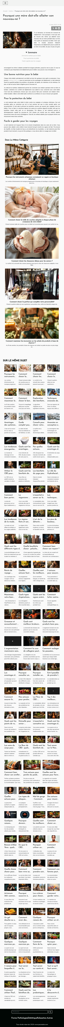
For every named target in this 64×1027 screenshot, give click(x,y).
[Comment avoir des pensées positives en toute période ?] (25, 911)
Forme (14, 1018)
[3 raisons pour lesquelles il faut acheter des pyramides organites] (10, 960)
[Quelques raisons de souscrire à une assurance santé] (39, 911)
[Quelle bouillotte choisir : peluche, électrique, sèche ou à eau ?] (31, 539)
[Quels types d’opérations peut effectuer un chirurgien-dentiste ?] (25, 588)
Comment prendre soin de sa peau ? (38, 871)
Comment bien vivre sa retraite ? (24, 871)
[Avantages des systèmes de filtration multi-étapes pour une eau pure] (10, 416)
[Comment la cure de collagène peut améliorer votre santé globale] (31, 641)
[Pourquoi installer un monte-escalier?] (39, 667)
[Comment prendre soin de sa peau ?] (39, 863)
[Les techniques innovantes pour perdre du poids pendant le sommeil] (53, 489)
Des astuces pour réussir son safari (52, 799)
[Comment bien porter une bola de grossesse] (10, 489)
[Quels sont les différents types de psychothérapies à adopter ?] (12, 539)
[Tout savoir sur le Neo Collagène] (53, 739)
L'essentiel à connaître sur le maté (38, 723)
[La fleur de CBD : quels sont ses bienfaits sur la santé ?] (25, 739)
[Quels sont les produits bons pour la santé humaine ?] (51, 614)
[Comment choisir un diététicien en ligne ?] (53, 815)
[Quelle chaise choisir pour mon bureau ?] (10, 863)
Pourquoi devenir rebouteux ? (24, 823)
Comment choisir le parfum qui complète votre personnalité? (32, 302)
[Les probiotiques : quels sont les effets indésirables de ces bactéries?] (39, 984)
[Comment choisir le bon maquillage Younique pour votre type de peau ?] (25, 392)
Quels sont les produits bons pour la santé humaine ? (51, 624)
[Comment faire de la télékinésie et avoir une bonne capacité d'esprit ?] (39, 935)
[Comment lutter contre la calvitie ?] (53, 588)
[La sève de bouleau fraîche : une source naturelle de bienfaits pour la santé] (53, 513)
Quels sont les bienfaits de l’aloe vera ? (25, 473)
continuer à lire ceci (13, 80)
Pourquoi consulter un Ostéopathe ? (24, 675)
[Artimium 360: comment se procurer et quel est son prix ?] (10, 887)
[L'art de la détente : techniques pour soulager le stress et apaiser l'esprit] (39, 513)
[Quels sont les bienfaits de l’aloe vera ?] (25, 465)
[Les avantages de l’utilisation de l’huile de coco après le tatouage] (10, 667)
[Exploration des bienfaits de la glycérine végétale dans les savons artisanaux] (39, 392)
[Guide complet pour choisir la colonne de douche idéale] (25, 416)
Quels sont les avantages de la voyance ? (53, 723)
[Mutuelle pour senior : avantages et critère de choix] (25, 715)
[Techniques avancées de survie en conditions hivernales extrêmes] (53, 392)
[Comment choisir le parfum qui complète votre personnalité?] (32, 284)
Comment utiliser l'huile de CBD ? (10, 992)
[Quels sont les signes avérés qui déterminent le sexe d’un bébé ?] (39, 588)
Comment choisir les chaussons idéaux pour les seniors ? (32, 261)
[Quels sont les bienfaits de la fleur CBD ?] (39, 739)
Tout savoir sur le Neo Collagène (52, 747)
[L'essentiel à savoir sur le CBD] (39, 489)
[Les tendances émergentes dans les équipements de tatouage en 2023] (10, 440)
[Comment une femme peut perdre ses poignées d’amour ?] (53, 863)
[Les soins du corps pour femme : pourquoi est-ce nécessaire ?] (10, 739)
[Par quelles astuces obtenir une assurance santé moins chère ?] (39, 440)
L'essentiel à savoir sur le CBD (38, 497)
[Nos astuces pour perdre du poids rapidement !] (25, 691)
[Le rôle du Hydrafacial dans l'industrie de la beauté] (53, 465)
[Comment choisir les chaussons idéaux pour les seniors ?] (32, 243)
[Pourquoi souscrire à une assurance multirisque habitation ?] (25, 887)
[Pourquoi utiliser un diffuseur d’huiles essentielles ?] (39, 839)
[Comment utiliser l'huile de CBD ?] (10, 984)
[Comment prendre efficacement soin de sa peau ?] (53, 839)
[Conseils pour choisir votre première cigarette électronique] (39, 416)
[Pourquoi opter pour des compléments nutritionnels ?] (53, 935)
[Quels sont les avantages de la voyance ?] (53, 715)
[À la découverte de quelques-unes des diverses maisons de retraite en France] (53, 984)
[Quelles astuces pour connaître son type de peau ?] (10, 790)
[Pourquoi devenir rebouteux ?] (25, 815)
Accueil (5, 11)
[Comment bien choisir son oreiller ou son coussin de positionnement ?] (12, 765)
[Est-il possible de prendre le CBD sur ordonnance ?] (53, 667)
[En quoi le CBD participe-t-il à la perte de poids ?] (25, 839)
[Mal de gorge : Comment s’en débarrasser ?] (39, 790)
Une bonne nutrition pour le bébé (31, 56)
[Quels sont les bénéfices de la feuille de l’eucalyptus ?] (25, 984)
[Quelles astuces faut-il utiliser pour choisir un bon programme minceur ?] (25, 564)
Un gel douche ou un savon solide (10, 920)
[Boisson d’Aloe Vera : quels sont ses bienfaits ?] (10, 839)
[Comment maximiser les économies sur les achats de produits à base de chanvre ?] (32, 323)
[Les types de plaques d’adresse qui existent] (25, 790)
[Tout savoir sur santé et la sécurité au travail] (39, 960)
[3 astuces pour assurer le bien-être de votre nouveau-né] (53, 564)
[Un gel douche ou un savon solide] (10, 911)
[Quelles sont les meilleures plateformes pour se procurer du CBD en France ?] (39, 564)
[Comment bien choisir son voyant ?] (51, 539)
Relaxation (41, 1018)
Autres (11, 11)
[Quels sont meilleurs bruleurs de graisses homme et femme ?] (31, 614)
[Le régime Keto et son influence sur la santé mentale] (25, 513)
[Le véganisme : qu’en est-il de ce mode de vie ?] (25, 489)
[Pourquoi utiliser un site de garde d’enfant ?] (53, 911)
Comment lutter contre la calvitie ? (52, 597)
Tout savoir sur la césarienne (23, 968)
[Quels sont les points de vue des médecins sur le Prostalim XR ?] (10, 715)
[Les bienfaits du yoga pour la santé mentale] (39, 465)
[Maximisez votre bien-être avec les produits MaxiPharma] (10, 588)
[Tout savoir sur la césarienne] (25, 960)
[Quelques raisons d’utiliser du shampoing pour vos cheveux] (10, 815)
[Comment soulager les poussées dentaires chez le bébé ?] (51, 641)
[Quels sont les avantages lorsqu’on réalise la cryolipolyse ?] (25, 440)
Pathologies (23, 1018)
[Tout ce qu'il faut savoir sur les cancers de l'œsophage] (53, 960)
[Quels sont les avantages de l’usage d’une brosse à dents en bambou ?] (53, 440)
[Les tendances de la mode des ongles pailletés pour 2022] (10, 513)
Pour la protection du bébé (31, 58)
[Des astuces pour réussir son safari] (53, 790)
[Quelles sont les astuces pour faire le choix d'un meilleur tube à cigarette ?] (51, 765)
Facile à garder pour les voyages (31, 61)
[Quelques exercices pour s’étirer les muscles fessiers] (10, 935)
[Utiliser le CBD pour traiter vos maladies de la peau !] (10, 465)
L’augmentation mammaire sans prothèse (11, 651)
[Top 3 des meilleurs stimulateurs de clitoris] (53, 691)
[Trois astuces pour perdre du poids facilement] (31, 765)
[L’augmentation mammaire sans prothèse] (12, 641)
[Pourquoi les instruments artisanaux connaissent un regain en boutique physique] (32, 159)
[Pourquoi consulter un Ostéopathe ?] (25, 667)
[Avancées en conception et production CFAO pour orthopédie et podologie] (53, 416)
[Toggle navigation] (5, 3)
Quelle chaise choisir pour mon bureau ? (10, 871)
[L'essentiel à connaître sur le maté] (39, 715)
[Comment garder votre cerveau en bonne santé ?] (53, 887)
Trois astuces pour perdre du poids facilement (31, 774)
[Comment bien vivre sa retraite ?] (25, 863)
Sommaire (32, 52)
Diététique (32, 1018)
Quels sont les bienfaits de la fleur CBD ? (39, 747)
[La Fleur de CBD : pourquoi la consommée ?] (39, 691)
